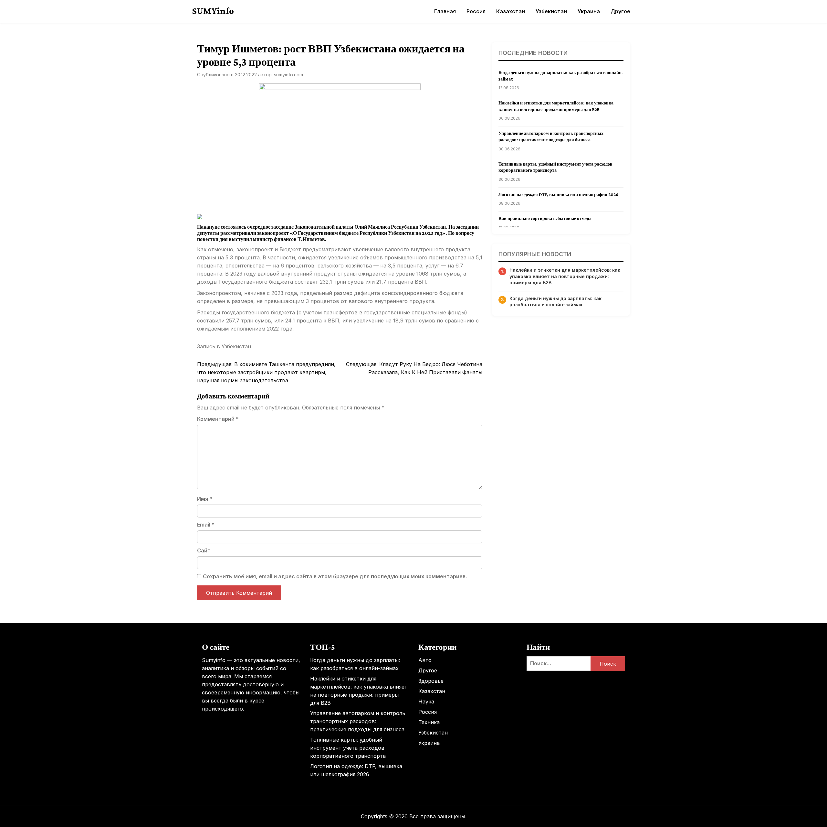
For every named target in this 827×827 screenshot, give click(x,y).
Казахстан (510, 11)
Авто (425, 660)
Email (206, 524)
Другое (620, 11)
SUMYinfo (213, 10)
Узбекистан (551, 11)
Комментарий (218, 419)
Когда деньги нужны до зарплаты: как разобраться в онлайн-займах (555, 302)
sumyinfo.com (288, 74)
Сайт (204, 550)
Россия (476, 11)
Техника (429, 722)
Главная (445, 11)
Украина (589, 11)
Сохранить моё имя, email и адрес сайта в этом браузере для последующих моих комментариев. (335, 576)
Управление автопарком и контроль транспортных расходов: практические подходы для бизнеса (357, 721)
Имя (204, 498)
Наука (426, 701)
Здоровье (431, 681)
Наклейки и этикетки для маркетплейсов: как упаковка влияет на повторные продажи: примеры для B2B (564, 276)
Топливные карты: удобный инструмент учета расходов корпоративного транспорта (348, 747)
